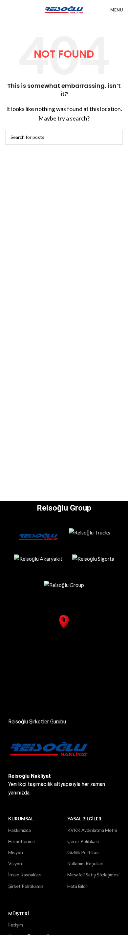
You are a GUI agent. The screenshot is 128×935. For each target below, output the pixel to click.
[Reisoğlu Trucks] (89, 536)
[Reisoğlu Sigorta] (93, 562)
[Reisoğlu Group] (64, 589)
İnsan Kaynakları (24, 874)
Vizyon (15, 863)
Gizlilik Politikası (83, 852)
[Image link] (49, 748)
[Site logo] (64, 9)
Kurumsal (20, 818)
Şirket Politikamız (25, 886)
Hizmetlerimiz (21, 841)
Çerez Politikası (83, 841)
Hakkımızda (19, 830)
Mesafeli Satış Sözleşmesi (93, 874)
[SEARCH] (115, 137)
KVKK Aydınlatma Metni (92, 830)
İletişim (15, 924)
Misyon (15, 852)
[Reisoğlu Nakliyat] (38, 536)
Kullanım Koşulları (85, 863)
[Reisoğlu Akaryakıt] (38, 562)
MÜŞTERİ (18, 913)
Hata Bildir (77, 886)
